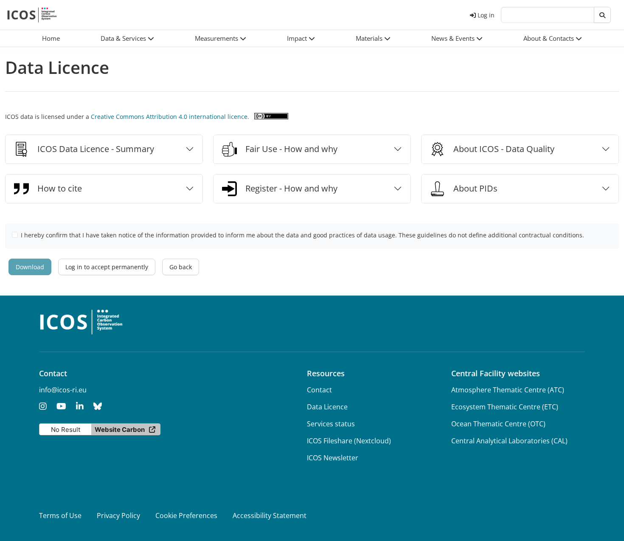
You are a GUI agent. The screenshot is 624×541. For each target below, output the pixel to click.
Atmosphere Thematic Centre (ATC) (507, 389)
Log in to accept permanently (106, 267)
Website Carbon (120, 429)
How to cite (59, 188)
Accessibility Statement (269, 515)
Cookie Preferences (186, 515)
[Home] (32, 15)
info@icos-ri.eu (63, 389)
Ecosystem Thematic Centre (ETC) (504, 406)
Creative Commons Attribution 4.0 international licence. (170, 117)
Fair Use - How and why (291, 149)
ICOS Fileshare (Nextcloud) (349, 440)
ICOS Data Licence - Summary (95, 149)
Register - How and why (291, 188)
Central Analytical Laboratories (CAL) (509, 440)
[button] (127, 38)
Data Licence (327, 406)
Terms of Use (60, 515)
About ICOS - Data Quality (503, 149)
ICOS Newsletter (332, 457)
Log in (486, 15)
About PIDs (475, 188)
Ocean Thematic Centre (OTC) (498, 423)
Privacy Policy (118, 515)
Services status (331, 423)
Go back (180, 267)
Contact (319, 389)
